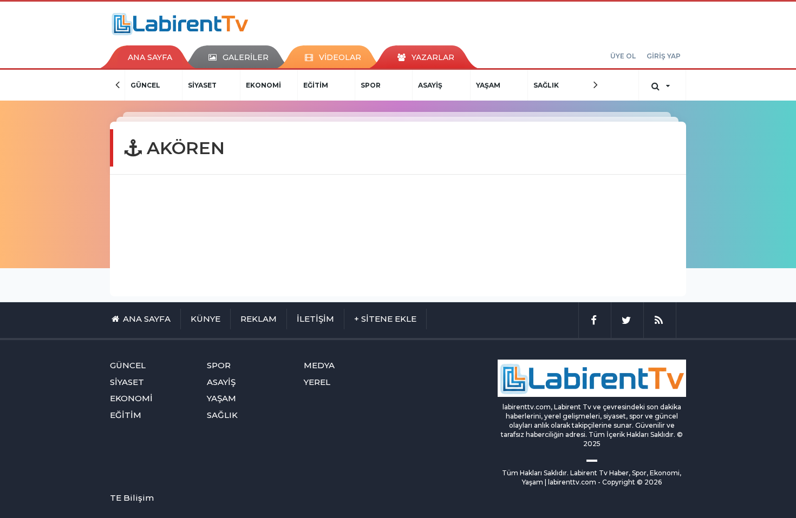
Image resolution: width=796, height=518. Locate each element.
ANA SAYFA (150, 57)
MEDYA (559, 85)
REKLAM (258, 319)
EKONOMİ (219, 85)
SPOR (327, 85)
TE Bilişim (132, 498)
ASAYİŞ (386, 85)
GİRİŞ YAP (664, 56)
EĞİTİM (271, 85)
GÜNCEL (128, 365)
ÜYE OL (623, 56)
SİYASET (158, 85)
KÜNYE (205, 319)
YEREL (317, 382)
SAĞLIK (501, 85)
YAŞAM (444, 85)
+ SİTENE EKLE (385, 319)
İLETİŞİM (315, 319)
